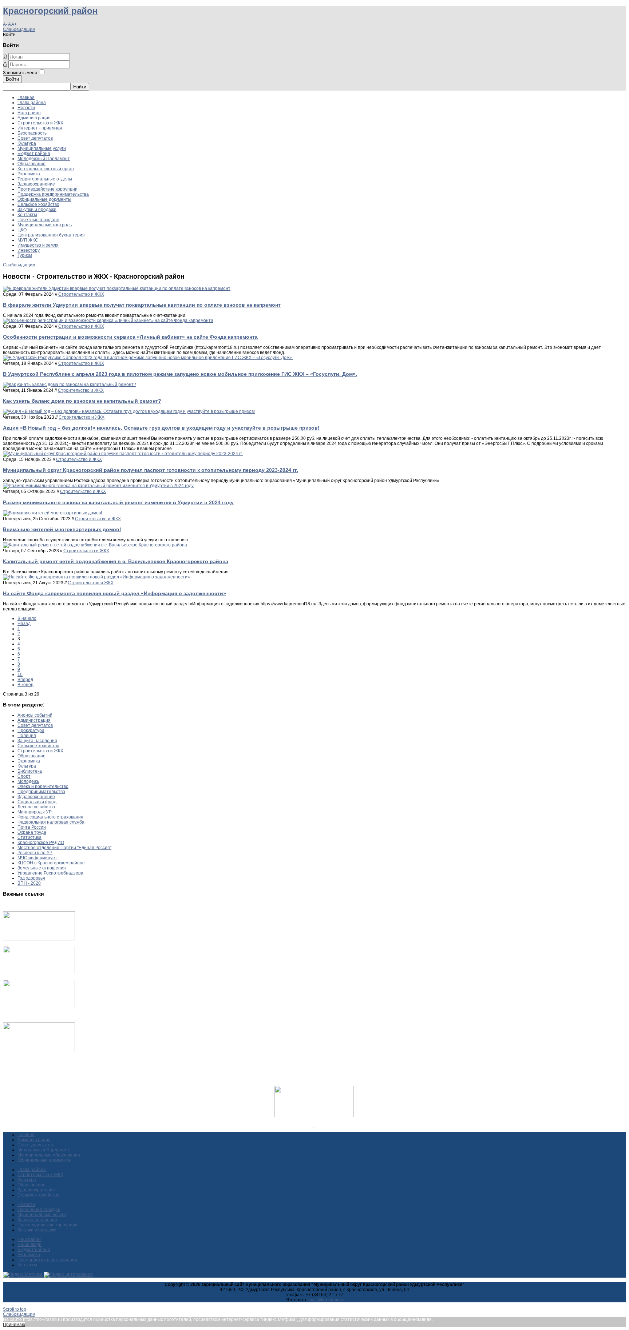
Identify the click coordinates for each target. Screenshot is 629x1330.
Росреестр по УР (34, 852)
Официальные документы (44, 199)
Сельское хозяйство (38, 204)
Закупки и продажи (36, 209)
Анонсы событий (34, 715)
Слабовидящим (19, 29)
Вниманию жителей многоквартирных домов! (62, 529)
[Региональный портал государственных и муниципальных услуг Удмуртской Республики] (39, 972)
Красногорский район (50, 11)
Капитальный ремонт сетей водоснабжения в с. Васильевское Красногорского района (115, 561)
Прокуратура (30, 730)
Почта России (31, 827)
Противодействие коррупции (47, 189)
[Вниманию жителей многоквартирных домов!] (52, 512)
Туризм (24, 255)
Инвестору (28, 250)
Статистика (29, 837)
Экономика (28, 173)
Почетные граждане (38, 219)
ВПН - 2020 (29, 883)
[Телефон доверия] (39, 1050)
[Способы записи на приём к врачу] (39, 1005)
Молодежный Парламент (43, 158)
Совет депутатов (35, 138)
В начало (26, 618)
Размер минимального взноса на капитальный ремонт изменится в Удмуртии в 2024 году (118, 502)
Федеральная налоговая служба (50, 822)
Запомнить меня (20, 72)
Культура (26, 143)
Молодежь (28, 781)
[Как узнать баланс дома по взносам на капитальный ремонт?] (69, 384)
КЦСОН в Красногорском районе (51, 862)
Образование (31, 163)
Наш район (29, 112)
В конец (25, 684)
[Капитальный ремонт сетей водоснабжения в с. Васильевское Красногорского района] (95, 544)
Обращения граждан (38, 1209)
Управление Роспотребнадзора (50, 873)
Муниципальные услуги (41, 148)
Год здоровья (31, 878)
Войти (12, 79)
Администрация (34, 117)
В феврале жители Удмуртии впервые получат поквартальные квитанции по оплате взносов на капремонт (142, 305)
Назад (24, 623)
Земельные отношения (41, 868)
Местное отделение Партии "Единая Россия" (64, 847)
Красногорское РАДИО (40, 842)
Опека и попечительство (42, 786)
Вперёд (25, 679)
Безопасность (32, 133)
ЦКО (22, 229)
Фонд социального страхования (50, 817)
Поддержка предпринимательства (53, 194)
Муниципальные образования (48, 1155)
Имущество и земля (38, 245)
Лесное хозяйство (36, 806)
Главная (26, 97)
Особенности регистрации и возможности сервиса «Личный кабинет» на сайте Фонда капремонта (130, 337)
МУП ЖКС (27, 240)
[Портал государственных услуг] (39, 938)
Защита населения (37, 740)
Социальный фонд (36, 801)
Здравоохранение (36, 184)
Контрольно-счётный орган (45, 168)
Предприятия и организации (47, 1259)
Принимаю (14, 1324)
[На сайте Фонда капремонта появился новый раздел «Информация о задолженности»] (96, 577)
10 (20, 674)
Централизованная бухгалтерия (51, 235)
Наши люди (29, 1244)
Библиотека (29, 771)
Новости (26, 107)
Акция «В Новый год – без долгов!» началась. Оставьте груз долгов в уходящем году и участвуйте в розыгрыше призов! (161, 428)
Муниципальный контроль (44, 224)
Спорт (24, 776)
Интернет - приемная (39, 128)
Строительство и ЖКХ (40, 123)
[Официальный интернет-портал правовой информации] (313, 1125)
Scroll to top (14, 1309)
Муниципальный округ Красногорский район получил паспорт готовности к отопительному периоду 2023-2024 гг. (150, 470)
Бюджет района (33, 153)
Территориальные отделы (44, 179)
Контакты (27, 214)
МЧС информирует (37, 857)
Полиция (26, 735)
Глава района (31, 102)
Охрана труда (31, 832)
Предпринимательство (41, 791)
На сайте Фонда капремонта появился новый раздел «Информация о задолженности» (114, 593)
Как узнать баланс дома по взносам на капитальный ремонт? (82, 401)
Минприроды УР (34, 812)
